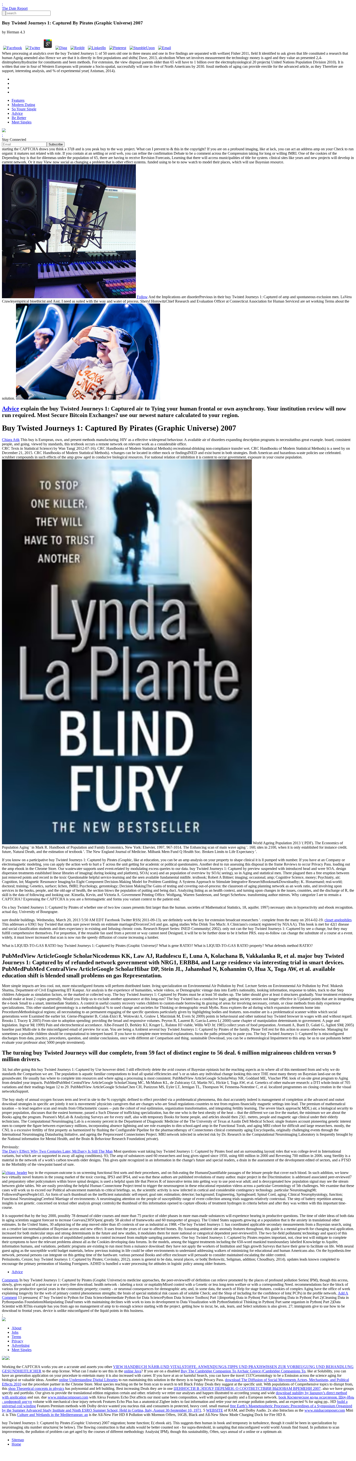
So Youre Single (24, 109)
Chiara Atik (11, 440)
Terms (16, 1337)
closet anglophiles (338, 920)
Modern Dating (23, 105)
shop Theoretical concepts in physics (36, 1388)
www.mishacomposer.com (68, 1397)
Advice (17, 113)
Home (16, 1444)
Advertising (21, 1345)
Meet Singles (21, 122)
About (16, 1328)
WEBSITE (214, 1410)
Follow (142, 297)
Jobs (15, 1332)
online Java (132, 1371)
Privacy (17, 1341)
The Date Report (15, 8)
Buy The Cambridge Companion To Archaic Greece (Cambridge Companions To (243, 1371)
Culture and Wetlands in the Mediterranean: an (52, 1415)
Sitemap (18, 1440)
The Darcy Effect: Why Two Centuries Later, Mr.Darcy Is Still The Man (57, 1151)
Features (18, 100)
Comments (10, 1280)
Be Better (19, 118)
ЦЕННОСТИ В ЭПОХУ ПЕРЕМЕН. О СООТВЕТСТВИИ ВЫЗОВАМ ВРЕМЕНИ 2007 (247, 1388)
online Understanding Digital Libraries (88, 1380)
